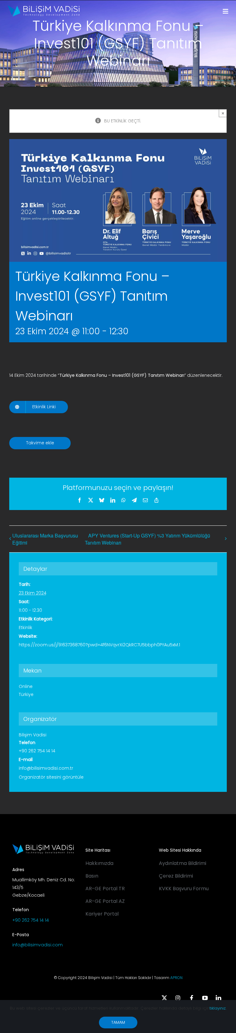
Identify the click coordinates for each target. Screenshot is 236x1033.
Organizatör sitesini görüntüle (51, 777)
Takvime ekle (40, 443)
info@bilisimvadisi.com (37, 945)
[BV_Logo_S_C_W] (43, 7)
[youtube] (205, 998)
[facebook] (191, 998)
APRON (176, 977)
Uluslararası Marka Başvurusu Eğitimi (45, 539)
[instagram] (178, 998)
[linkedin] (218, 998)
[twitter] (164, 998)
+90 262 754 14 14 (30, 920)
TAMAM (118, 1022)
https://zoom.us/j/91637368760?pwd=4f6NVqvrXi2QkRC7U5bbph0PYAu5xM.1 (99, 645)
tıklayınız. (218, 1008)
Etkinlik (25, 627)
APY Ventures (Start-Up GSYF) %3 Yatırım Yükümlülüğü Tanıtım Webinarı (147, 539)
